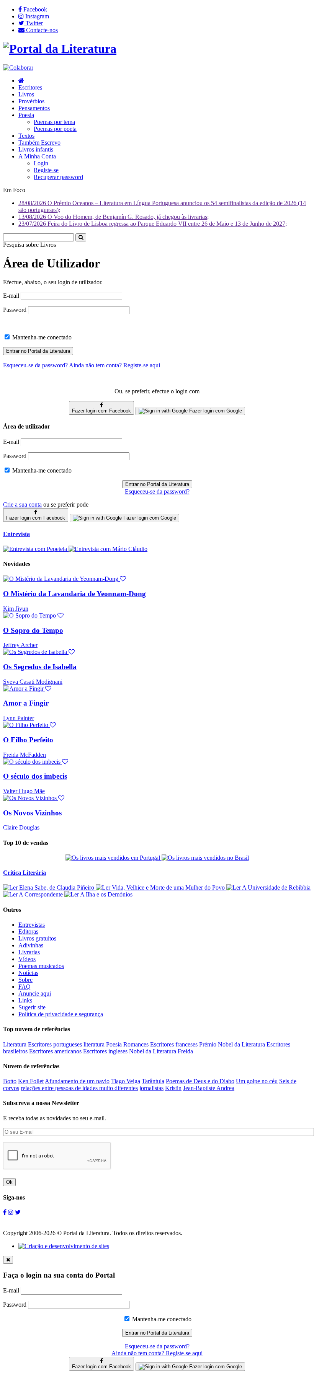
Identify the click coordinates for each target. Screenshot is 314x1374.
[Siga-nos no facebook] (5, 1212)
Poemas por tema (54, 122)
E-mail (11, 295)
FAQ (24, 986)
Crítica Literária (24, 872)
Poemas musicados (41, 966)
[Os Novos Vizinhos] (33, 798)
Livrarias (29, 952)
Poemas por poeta (55, 129)
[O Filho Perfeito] (29, 725)
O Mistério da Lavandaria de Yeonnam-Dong (74, 594)
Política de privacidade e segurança (60, 1014)
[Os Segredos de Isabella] (39, 652)
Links (25, 1000)
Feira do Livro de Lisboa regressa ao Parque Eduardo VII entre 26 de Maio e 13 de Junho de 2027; (152, 223)
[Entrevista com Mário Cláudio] (108, 549)
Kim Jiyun (15, 608)
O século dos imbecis (35, 776)
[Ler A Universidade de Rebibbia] (268, 887)
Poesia (26, 115)
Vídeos (27, 959)
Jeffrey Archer (20, 645)
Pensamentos (34, 108)
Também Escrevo (39, 142)
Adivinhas (30, 945)
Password (14, 309)
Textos (26, 135)
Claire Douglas (21, 827)
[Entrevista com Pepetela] (36, 549)
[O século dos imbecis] (35, 761)
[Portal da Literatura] (59, 48)
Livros (26, 94)
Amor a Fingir (26, 703)
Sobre (25, 979)
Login (41, 163)
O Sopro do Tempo (33, 630)
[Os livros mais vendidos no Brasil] (205, 857)
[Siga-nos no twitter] (18, 1212)
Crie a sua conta (22, 504)
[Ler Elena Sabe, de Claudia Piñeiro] (49, 887)
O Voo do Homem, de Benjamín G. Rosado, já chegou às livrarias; (113, 217)
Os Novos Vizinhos (32, 813)
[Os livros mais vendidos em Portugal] (113, 857)
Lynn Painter (18, 718)
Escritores (30, 87)
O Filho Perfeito (28, 740)
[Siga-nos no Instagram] (11, 1212)
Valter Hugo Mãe (24, 791)
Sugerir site (32, 1007)
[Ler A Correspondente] (33, 894)
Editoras (28, 931)
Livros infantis (35, 149)
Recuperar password (58, 177)
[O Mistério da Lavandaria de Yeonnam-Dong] (64, 578)
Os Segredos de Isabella (40, 667)
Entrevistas (31, 924)
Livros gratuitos (37, 938)
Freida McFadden (24, 754)
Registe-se (46, 170)
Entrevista (16, 534)
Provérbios (31, 101)
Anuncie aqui (34, 993)
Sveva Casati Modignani (32, 681)
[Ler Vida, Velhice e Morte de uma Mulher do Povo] (161, 887)
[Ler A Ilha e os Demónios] (98, 894)
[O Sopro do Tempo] (33, 615)
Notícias (28, 973)
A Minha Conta (37, 156)
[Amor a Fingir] (27, 688)
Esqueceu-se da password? (157, 491)
